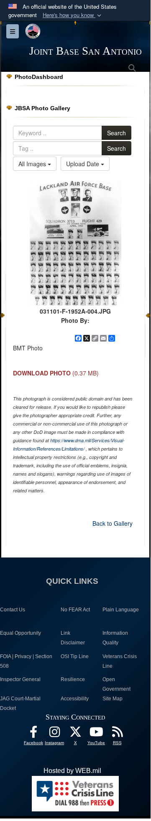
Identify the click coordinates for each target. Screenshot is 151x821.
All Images (33, 164)
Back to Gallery (112, 523)
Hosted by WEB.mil (72, 770)
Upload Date (83, 164)
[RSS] (117, 733)
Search (116, 133)
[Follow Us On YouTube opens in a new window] (96, 733)
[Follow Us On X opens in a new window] (75, 733)
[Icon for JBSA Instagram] (54, 733)
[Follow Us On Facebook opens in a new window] (33, 733)
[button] (73, 15)
